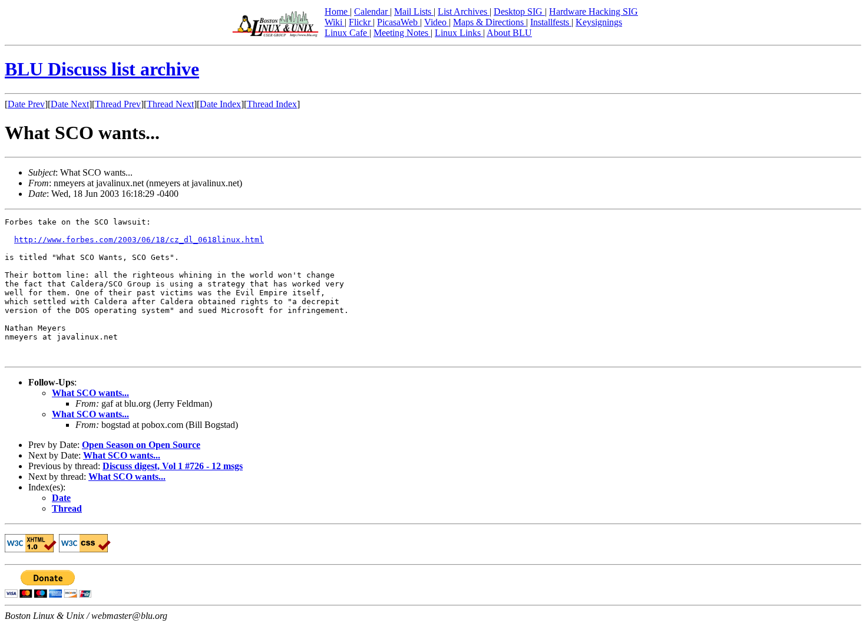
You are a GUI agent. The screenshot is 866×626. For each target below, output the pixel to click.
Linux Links (459, 33)
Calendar (372, 11)
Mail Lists (414, 11)
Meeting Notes (402, 33)
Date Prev (26, 104)
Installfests (550, 22)
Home (337, 11)
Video (436, 22)
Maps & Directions (489, 22)
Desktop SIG (519, 11)
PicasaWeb (398, 22)
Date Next (70, 104)
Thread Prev (118, 104)
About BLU (509, 33)
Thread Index (272, 104)
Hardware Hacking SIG (593, 11)
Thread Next (170, 104)
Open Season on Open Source (141, 445)
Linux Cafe (347, 33)
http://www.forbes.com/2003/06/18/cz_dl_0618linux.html (139, 239)
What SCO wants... (90, 393)
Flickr (361, 22)
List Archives (464, 11)
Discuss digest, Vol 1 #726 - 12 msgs (173, 466)
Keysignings (599, 22)
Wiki (335, 22)
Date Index (220, 104)
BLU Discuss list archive (102, 69)
